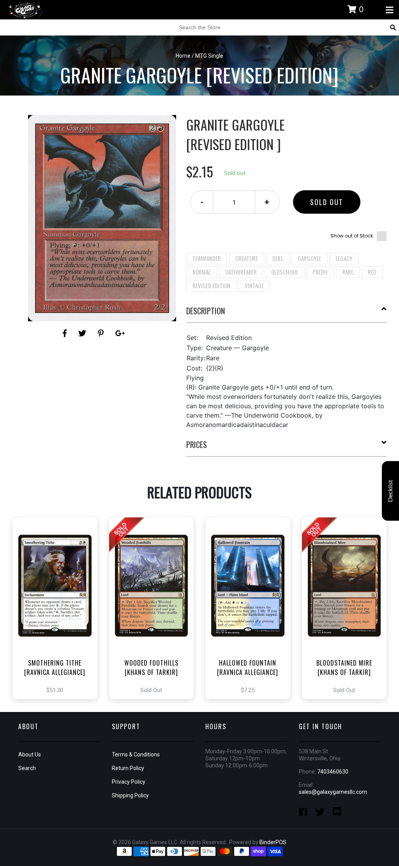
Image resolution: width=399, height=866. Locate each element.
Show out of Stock (351, 235)
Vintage (254, 285)
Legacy (343, 258)
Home (183, 56)
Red (372, 271)
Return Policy (128, 768)
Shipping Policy (130, 795)
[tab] (286, 314)
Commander (206, 258)
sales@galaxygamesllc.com (333, 792)
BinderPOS (273, 842)
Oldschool (284, 271)
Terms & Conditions (136, 754)
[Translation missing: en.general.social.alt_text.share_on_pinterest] (102, 333)
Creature (246, 258)
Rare (347, 271)
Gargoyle (309, 258)
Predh (320, 271)
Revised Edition (211, 285)
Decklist (390, 491)
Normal (201, 271)
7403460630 (332, 772)
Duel (277, 258)
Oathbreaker (241, 271)
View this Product (58, 616)
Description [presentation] (205, 311)
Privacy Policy (128, 782)
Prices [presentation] (196, 444)
